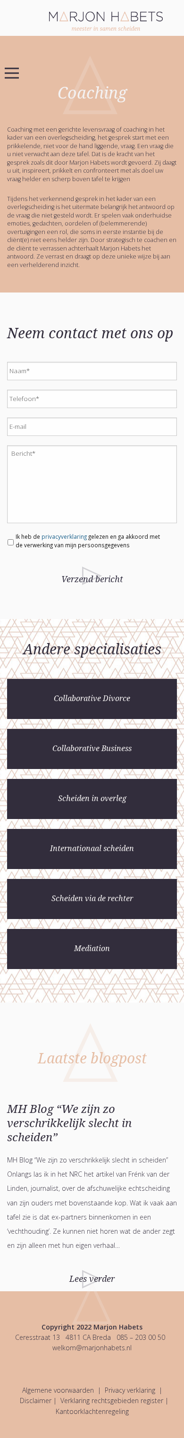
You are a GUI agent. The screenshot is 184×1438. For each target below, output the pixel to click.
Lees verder (92, 1279)
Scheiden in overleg (92, 798)
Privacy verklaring (130, 1390)
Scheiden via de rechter (92, 898)
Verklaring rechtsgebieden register (111, 1400)
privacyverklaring (64, 536)
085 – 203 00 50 (141, 1337)
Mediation (92, 948)
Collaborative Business (92, 748)
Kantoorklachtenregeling (92, 1411)
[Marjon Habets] (116, 20)
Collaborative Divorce (92, 698)
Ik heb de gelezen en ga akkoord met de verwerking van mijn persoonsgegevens (88, 541)
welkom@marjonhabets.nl (92, 1347)
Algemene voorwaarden (58, 1390)
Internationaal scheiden (92, 848)
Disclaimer (35, 1400)
